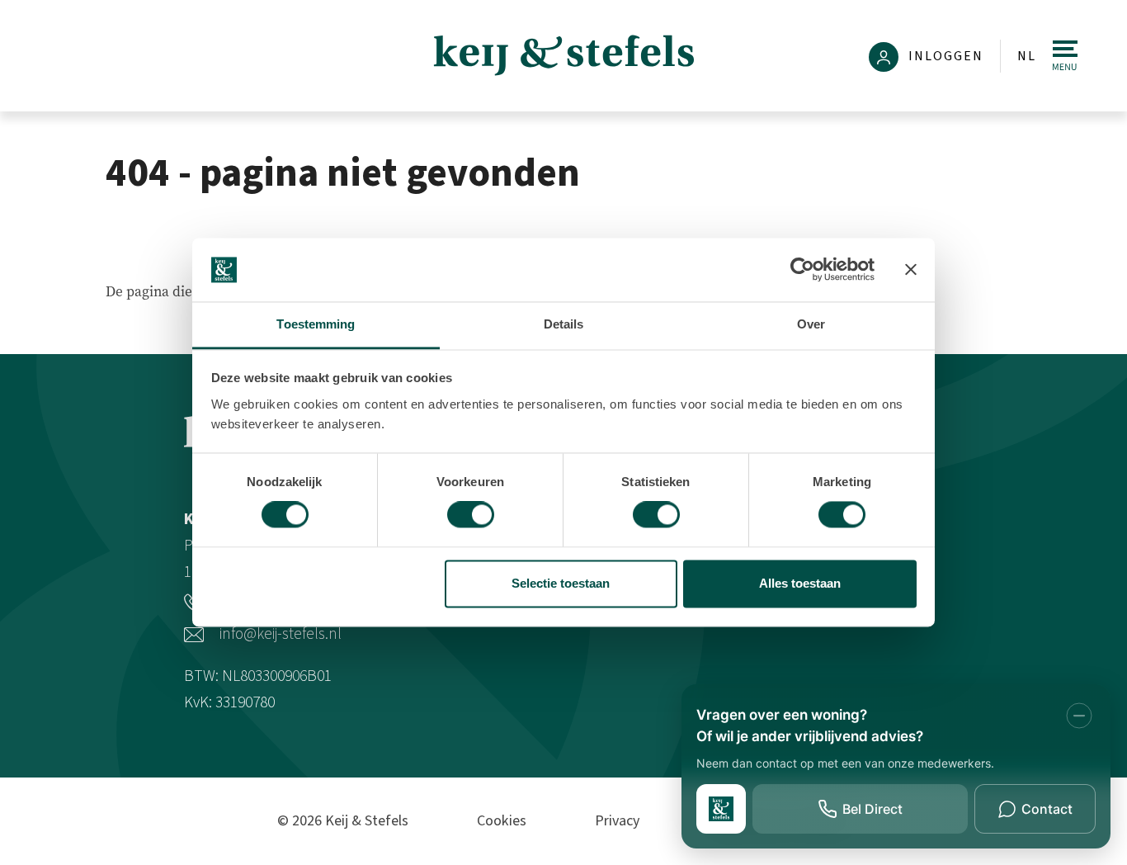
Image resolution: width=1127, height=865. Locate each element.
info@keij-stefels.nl (279, 633)
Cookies (501, 821)
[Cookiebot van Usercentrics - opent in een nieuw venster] (802, 270)
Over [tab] (811, 324)
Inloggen (943, 56)
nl (1026, 56)
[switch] (470, 515)
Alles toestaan (800, 583)
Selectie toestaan (561, 583)
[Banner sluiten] (911, 270)
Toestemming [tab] (315, 324)
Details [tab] (564, 324)
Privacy (617, 821)
